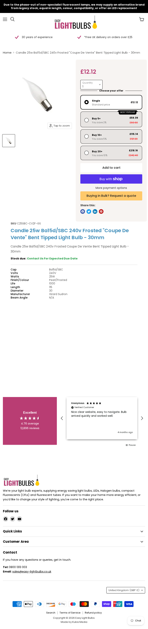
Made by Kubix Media (74, 622)
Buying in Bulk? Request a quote (111, 195)
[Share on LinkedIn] (95, 211)
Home (7, 52)
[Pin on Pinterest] (101, 211)
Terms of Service (70, 612)
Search (50, 612)
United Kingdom (123, 590)
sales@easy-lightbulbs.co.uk (31, 571)
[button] (62, 418)
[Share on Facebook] (82, 211)
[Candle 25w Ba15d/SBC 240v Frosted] (9, 140)
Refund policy (93, 612)
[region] (102, 418)
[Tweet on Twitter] (89, 211)
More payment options (111, 187)
